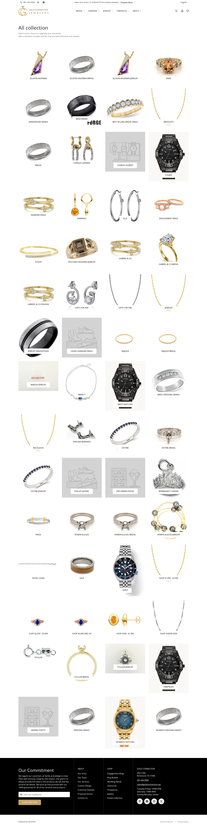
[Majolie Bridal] (169, 337)
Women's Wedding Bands (168, 730)
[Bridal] (38, 152)
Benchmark (82, 119)
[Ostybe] (125, 434)
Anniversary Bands (38, 122)
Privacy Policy (183, 822)
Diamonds (112, 785)
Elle (125, 218)
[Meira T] (82, 381)
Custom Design (85, 785)
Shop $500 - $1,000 (125, 633)
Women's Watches (125, 742)
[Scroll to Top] (202, 814)
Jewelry (168, 307)
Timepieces (168, 686)
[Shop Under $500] (169, 620)
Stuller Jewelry (125, 667)
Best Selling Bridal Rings (125, 122)
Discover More (127, 2)
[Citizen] (169, 156)
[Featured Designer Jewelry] (82, 248)
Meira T (81, 394)
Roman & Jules (82, 534)
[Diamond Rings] (38, 203)
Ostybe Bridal (169, 448)
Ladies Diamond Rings (82, 351)
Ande (168, 78)
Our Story (82, 773)
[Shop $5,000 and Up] (82, 620)
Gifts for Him (125, 307)
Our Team (82, 777)
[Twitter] (161, 801)
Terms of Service (166, 822)
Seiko (125, 590)
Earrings (81, 218)
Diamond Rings (38, 215)
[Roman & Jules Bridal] (125, 521)
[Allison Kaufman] (38, 65)
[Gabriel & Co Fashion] (38, 292)
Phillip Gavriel (81, 491)
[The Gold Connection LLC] (33, 11)
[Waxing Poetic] (38, 717)
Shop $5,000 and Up (81, 633)
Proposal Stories (85, 794)
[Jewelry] (169, 294)
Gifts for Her (81, 307)
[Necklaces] (38, 434)
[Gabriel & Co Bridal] (169, 249)
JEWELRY (107, 11)
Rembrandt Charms (168, 491)
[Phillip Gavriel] (82, 478)
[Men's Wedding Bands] (169, 381)
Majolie (125, 351)
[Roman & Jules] (82, 521)
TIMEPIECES (122, 11)
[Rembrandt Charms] (169, 478)
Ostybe (125, 448)
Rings (38, 534)
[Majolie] (125, 337)
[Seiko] (125, 570)
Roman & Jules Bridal (125, 534)
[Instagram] (38, 2)
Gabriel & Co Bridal (168, 264)
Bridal (38, 165)
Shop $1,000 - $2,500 (168, 578)
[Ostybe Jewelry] (38, 478)
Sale (82, 578)
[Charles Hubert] (125, 152)
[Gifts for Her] (82, 294)
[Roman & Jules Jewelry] (169, 521)
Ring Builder (112, 777)
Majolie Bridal (168, 351)
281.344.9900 (143, 780)
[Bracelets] (169, 108)
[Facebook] (44, 2)
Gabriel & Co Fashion (38, 304)
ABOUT (136, 11)
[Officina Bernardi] (82, 431)
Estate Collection (114, 798)
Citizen (168, 175)
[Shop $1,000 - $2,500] (169, 564)
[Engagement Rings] (169, 205)
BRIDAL (79, 11)
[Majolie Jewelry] (38, 376)
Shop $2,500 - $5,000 (38, 633)
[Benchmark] (82, 106)
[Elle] (125, 205)
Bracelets (169, 122)
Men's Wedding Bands (169, 394)
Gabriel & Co (125, 258)
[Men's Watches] (125, 386)
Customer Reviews (86, 790)
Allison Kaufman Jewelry (125, 78)
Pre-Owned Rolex (125, 491)
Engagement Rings (168, 218)
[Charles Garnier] (82, 150)
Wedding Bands (82, 730)
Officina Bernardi (82, 441)
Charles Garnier (81, 163)
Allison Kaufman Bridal (82, 78)
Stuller (38, 657)
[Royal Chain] (38, 564)
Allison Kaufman (38, 78)
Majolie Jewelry (38, 384)
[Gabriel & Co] (125, 246)
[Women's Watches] (125, 722)
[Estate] (38, 248)
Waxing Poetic (38, 730)
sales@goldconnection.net (149, 784)
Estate (38, 262)
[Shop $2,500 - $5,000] (38, 620)
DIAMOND (92, 11)
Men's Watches (125, 404)
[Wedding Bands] (82, 717)
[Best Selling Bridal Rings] (125, 108)
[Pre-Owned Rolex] (125, 478)
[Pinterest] (140, 801)
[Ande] (169, 65)
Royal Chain (38, 578)
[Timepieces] (169, 668)
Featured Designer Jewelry (81, 262)
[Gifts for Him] (125, 294)
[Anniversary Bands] (38, 108)
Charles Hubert (125, 165)
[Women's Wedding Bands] (169, 717)
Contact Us (83, 798)
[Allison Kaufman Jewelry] (125, 65)
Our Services (83, 781)
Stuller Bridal (81, 677)
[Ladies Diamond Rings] (82, 337)
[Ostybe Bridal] (169, 434)
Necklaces (38, 448)
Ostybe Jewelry (38, 491)
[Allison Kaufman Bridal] (82, 65)
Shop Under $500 (168, 633)
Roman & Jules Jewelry (168, 534)
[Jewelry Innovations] (38, 337)
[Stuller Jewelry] (125, 658)
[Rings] (38, 521)
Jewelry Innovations (38, 351)
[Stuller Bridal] (82, 663)
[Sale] (82, 564)
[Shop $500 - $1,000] (125, 620)
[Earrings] (82, 205)
